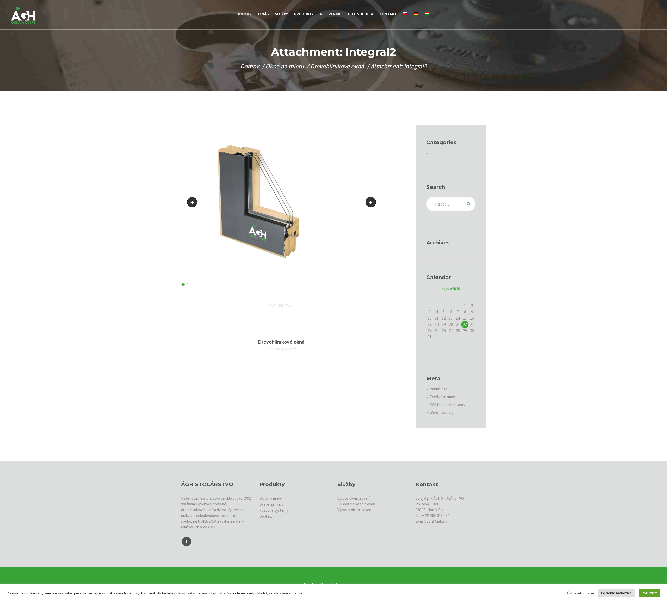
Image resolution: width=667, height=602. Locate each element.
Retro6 (374, 202)
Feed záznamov (442, 396)
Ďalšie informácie (580, 593)
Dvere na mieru (271, 504)
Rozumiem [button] (649, 593)
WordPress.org (442, 412)
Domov (249, 66)
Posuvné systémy (273, 510)
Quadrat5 (193, 202)
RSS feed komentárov (447, 404)
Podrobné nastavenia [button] (616, 593)
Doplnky (266, 516)
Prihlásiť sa (438, 389)
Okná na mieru (284, 66)
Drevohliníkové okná (337, 66)
